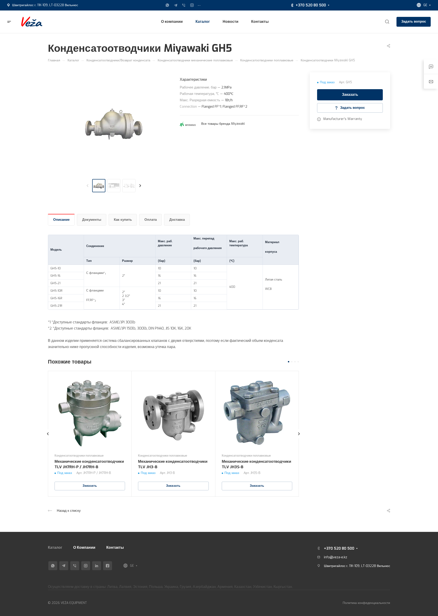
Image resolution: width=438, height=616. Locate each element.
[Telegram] (175, 5)
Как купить (123, 219)
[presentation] (87, 185)
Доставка (177, 219)
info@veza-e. (334, 557)
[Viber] (184, 5)
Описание (61, 219)
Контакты (115, 547)
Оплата (150, 219)
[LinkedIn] (96, 565)
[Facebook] (107, 565)
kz (345, 557)
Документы (91, 219)
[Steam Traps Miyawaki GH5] (113, 123)
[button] (288, 361)
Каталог (55, 547)
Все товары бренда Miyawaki (223, 124)
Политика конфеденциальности (366, 603)
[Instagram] (192, 5)
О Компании (84, 547)
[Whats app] (167, 5)
